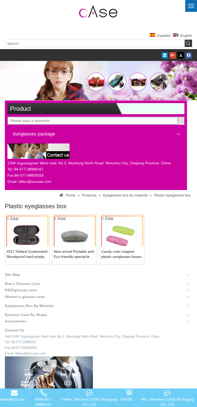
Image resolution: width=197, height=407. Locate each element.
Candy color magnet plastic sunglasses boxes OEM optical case (121, 254)
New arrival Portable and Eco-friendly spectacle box (74, 254)
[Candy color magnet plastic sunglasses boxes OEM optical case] (122, 236)
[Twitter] (181, 55)
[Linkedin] (165, 55)
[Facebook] (188, 55)
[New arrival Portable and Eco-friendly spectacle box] (75, 236)
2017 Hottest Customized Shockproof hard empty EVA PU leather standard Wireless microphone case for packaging (26, 254)
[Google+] (173, 55)
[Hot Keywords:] (188, 43)
